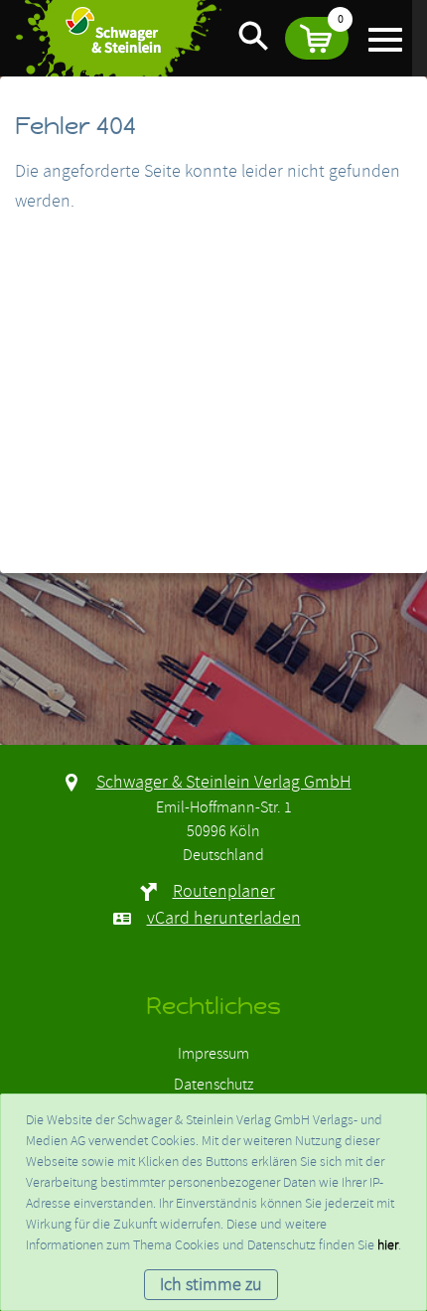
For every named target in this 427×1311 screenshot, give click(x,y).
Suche (253, 35)
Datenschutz (213, 1084)
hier (387, 1245)
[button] (317, 38)
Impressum (213, 1054)
